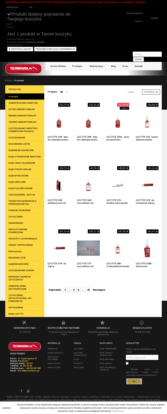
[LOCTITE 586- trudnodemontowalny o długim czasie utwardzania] (117, 248)
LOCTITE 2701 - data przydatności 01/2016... (117, 139)
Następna (99, 289)
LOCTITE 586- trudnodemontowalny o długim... (118, 266)
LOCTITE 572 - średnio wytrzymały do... (117, 203)
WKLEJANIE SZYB (16, 257)
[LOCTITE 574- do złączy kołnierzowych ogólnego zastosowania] (59, 248)
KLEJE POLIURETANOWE (20, 188)
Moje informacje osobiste (108, 368)
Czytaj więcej (118, 411)
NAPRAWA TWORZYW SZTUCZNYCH (19, 278)
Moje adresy (106, 363)
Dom (9, 80)
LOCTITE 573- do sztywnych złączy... (145, 201)
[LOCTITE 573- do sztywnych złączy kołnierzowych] (147, 184)
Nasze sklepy (54, 363)
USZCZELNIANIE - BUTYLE (21, 194)
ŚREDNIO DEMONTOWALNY (22, 115)
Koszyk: (131, 7)
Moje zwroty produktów (106, 354)
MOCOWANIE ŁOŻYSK (19, 143)
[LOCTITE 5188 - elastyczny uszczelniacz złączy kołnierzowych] (147, 248)
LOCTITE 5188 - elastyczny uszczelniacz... (144, 266)
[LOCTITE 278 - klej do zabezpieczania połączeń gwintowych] (59, 121)
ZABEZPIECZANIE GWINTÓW (23, 102)
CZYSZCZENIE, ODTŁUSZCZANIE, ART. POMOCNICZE (20, 298)
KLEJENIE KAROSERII (18, 263)
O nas (76, 359)
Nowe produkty (55, 353)
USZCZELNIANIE (16, 137)
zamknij (6, 408)
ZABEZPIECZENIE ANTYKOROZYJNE (17, 287)
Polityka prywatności (80, 354)
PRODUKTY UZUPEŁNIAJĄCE (22, 238)
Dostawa (78, 348)
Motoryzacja (15, 251)
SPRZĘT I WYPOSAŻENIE (20, 244)
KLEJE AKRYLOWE (17, 181)
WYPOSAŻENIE (15, 307)
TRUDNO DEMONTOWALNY (22, 121)
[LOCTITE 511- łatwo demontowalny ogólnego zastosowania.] (147, 121)
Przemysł (13, 96)
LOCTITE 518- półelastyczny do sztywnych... (57, 203)
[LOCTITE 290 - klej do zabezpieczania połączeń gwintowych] (88, 121)
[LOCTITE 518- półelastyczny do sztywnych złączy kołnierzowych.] (59, 184)
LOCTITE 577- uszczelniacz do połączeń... (85, 266)
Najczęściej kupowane (53, 358)
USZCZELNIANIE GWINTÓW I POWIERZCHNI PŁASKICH (23, 130)
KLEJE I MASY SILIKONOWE (21, 162)
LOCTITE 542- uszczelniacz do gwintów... (85, 203)
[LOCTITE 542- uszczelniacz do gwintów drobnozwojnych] (88, 184)
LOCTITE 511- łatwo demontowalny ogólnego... (147, 139)
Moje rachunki (107, 359)
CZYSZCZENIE (15, 216)
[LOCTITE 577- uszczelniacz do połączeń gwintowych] (88, 248)
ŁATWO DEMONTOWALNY (21, 109)
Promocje (52, 348)
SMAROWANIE (15, 222)
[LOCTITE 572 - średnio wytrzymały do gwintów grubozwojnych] (117, 184)
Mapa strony (54, 367)
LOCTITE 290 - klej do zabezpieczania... (87, 138)
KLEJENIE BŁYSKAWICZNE (21, 150)
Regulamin (79, 367)
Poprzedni (55, 289)
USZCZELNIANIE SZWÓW (21, 270)
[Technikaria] (23, 69)
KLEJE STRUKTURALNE (19, 169)
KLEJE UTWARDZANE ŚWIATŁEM (24, 156)
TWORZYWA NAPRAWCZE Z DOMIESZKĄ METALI (22, 202)
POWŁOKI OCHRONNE (19, 210)
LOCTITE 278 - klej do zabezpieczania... (58, 138)
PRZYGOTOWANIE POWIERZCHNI (17, 231)
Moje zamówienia (108, 348)
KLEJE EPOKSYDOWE (18, 175)
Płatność (78, 363)
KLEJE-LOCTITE (15, 313)
